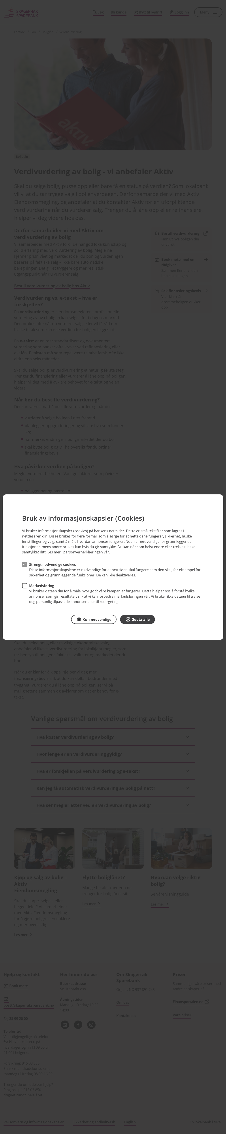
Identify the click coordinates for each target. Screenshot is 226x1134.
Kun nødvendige (97, 619)
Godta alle (141, 619)
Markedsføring (41, 585)
